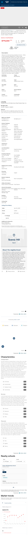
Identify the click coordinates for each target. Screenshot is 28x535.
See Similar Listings (21, 44)
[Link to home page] (7, 2)
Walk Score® (17, 319)
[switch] (19, 27)
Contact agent (4, 27)
